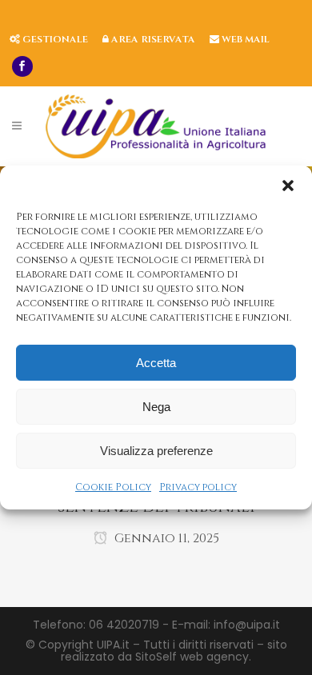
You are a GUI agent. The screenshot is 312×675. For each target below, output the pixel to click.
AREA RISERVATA (152, 39)
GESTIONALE (54, 39)
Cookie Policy (113, 487)
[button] (288, 186)
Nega (156, 406)
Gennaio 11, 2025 (165, 538)
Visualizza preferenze (156, 450)
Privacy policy (198, 487)
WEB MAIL (244, 39)
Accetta (156, 362)
